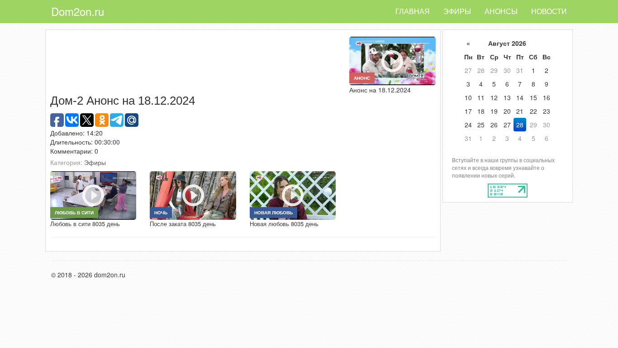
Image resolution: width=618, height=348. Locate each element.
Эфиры (457, 11)
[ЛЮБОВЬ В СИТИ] (93, 194)
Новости (549, 11)
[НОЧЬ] (193, 194)
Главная (412, 11)
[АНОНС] (392, 59)
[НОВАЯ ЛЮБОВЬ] (293, 194)
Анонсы (501, 11)
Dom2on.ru (77, 11)
